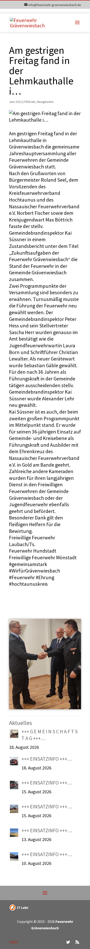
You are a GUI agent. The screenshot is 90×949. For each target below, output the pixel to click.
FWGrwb (29, 102)
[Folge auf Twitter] (68, 942)
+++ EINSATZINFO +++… (46, 759)
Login (13, 941)
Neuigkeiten (45, 102)
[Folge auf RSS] (77, 942)
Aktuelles (20, 723)
